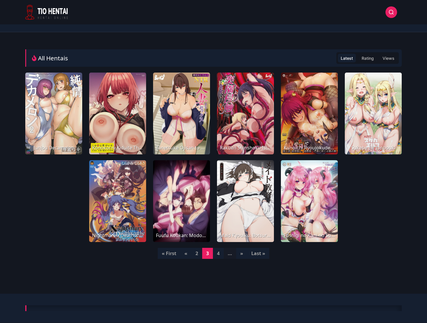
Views (388, 58)
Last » (258, 253)
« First (169, 253)
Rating (368, 58)
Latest (347, 58)
